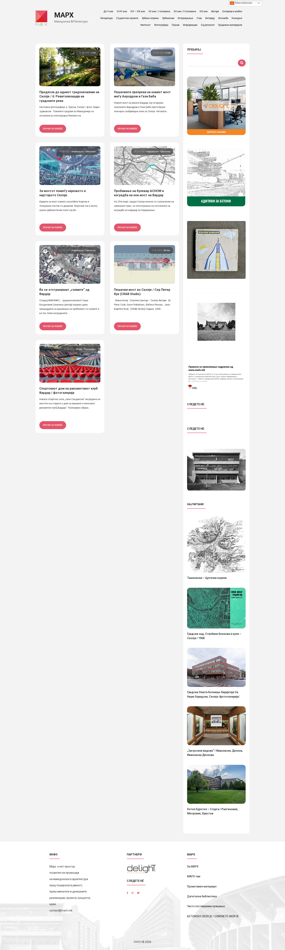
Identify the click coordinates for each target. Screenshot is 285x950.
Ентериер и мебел (232, 11)
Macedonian (243, 2)
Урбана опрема (150, 18)
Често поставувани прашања (206, 906)
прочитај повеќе (52, 128)
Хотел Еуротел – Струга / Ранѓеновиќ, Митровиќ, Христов (212, 811)
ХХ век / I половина (159, 11)
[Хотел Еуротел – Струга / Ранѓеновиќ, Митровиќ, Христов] (216, 784)
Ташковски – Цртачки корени (207, 577)
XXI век (204, 11)
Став (199, 18)
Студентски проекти (127, 18)
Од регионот (208, 25)
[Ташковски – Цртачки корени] (216, 544)
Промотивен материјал (202, 886)
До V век (108, 11)
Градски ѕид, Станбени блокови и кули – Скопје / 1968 (214, 636)
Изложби (223, 18)
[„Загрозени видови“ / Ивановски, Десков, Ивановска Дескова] (216, 725)
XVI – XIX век (137, 11)
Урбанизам (168, 18)
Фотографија (161, 25)
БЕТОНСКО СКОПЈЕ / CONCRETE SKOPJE (213, 916)
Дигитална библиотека (202, 896)
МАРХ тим (193, 876)
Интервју (210, 18)
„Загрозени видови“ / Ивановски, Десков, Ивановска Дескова (215, 752)
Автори (215, 11)
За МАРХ (193, 866)
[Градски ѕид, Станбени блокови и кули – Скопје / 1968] (216, 608)
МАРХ (64, 15)
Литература (106, 18)
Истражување (185, 18)
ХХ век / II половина (185, 11)
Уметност (145, 25)
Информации (190, 25)
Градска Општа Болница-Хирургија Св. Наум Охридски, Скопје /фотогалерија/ (213, 694)
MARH (138, 941)
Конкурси (237, 18)
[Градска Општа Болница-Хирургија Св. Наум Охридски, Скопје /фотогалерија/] (216, 667)
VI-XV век (122, 11)
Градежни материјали (230, 25)
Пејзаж (176, 25)
